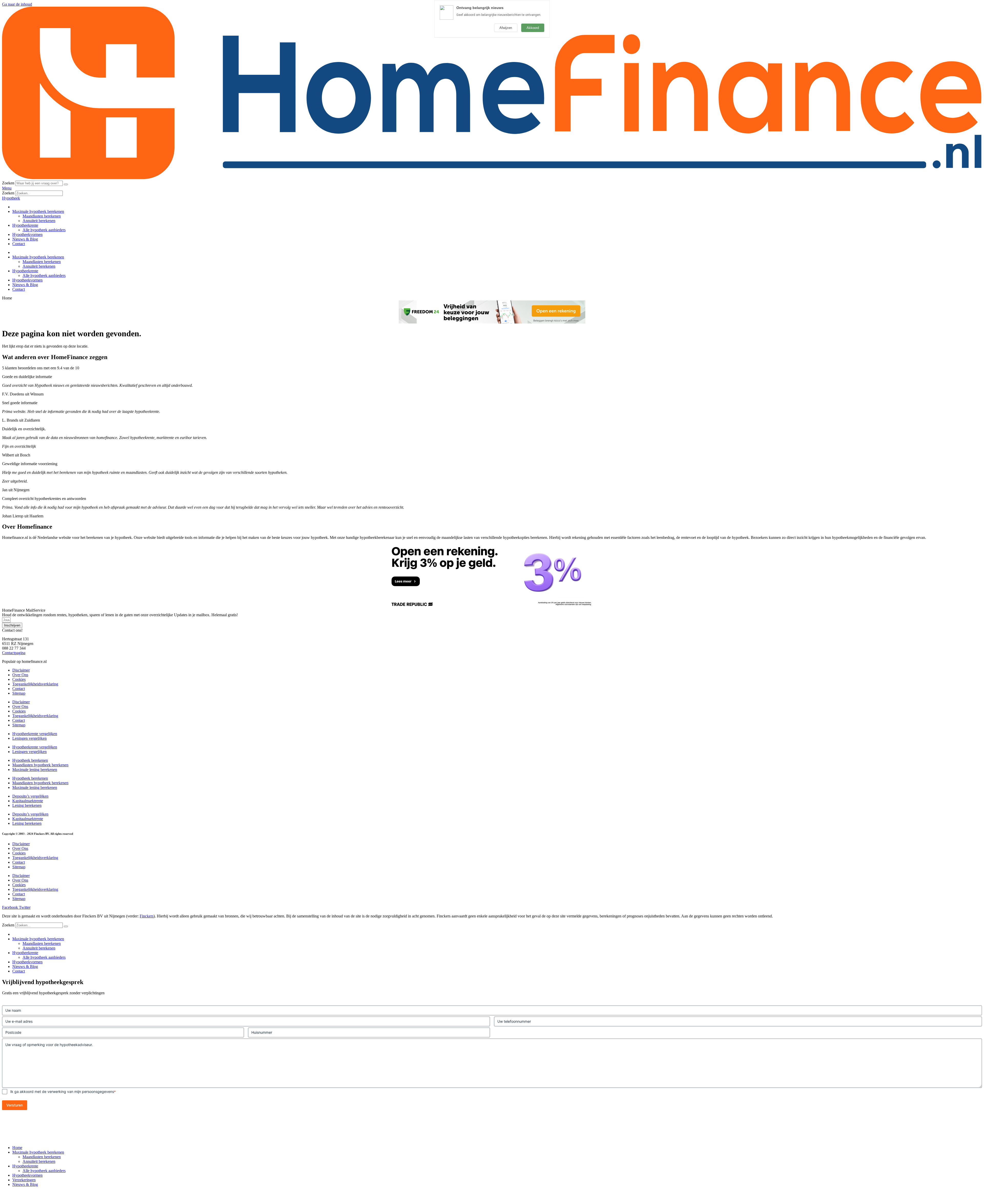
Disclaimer (21, 670)
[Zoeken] (66, 184)
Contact (18, 244)
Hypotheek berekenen (30, 760)
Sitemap (18, 693)
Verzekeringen (24, 1180)
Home (17, 1147)
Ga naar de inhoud (17, 4)
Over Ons (20, 675)
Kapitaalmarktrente (27, 801)
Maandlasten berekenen (42, 216)
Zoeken (8, 183)
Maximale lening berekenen (34, 769)
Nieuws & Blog (25, 239)
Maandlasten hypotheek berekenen (40, 765)
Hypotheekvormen (27, 234)
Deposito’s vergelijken (30, 796)
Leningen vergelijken (29, 738)
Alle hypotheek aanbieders (44, 230)
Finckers (146, 916)
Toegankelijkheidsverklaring (35, 684)
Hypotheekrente (25, 225)
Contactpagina (13, 653)
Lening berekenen (27, 805)
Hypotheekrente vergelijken (34, 734)
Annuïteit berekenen (39, 220)
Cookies (19, 679)
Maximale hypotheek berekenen (38, 211)
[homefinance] (492, 178)
